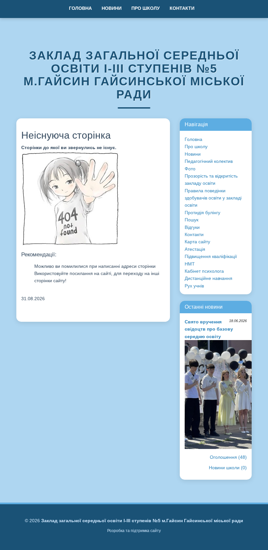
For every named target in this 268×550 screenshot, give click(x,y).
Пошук (191, 219)
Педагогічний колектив (209, 161)
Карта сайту (197, 241)
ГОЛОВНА (80, 8)
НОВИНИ (112, 8)
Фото (190, 168)
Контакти (194, 234)
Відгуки (192, 227)
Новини (193, 154)
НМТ (190, 263)
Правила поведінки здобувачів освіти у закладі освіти (213, 198)
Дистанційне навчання (208, 278)
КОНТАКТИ (182, 8)
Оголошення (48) (228, 457)
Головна (193, 139)
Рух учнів (194, 285)
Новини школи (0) (228, 467)
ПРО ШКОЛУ (145, 8)
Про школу (196, 146)
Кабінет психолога (204, 271)
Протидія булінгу (202, 212)
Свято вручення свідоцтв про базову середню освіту (209, 329)
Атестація (195, 249)
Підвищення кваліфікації (211, 256)
